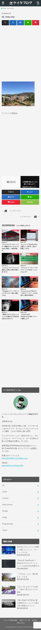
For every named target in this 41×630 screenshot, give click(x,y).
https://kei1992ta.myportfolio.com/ (15, 458)
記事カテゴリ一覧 (24, 620)
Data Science (7, 505)
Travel (4, 530)
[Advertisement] (20, 53)
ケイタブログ (19, 627)
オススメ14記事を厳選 (10, 620)
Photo (4, 517)
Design (5, 511)
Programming (7, 524)
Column (5, 498)
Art (3, 485)
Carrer (4, 492)
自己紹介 (34, 620)
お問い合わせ (20, 623)
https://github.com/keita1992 (12, 465)
